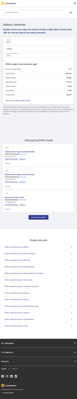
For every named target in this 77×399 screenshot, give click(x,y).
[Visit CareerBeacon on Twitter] (15, 376)
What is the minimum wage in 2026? (18, 101)
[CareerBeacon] (8, 385)
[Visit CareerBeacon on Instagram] (7, 376)
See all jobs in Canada (38, 217)
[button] (19, 152)
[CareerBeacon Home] (9, 3)
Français (15, 369)
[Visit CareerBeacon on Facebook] (2, 376)
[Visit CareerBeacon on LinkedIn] (11, 376)
